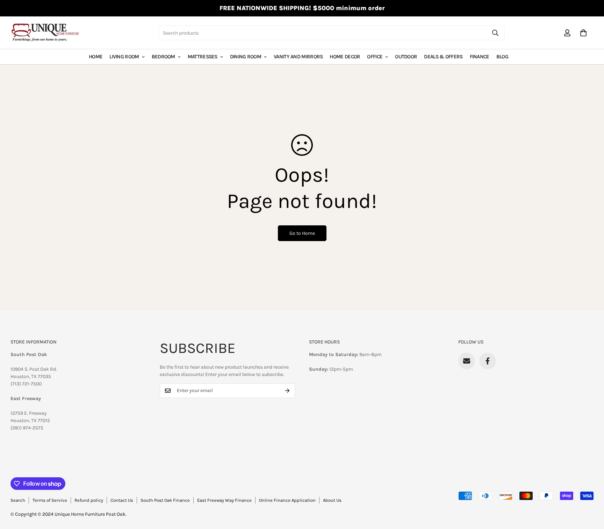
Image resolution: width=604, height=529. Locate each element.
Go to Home (302, 233)
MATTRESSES (202, 56)
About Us (332, 500)
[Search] (495, 33)
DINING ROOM (245, 56)
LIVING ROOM (124, 56)
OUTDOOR (406, 56)
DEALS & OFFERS (443, 56)
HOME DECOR (345, 56)
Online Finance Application (287, 500)
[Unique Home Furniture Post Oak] (45, 32)
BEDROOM (163, 56)
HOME (95, 56)
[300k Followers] (487, 361)
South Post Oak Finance (165, 500)
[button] (583, 33)
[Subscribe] (287, 390)
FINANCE (479, 56)
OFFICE (374, 56)
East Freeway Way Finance (224, 500)
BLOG (502, 56)
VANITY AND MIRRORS (298, 56)
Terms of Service (50, 500)
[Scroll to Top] (590, 491)
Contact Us (121, 500)
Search (17, 500)
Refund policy (88, 500)
